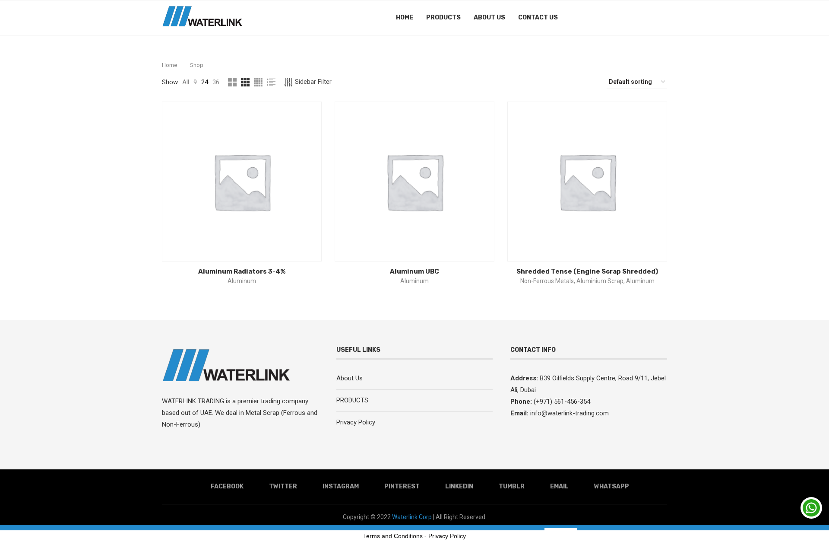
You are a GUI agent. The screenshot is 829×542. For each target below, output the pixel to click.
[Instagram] (604, 17)
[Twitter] (595, 17)
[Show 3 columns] (245, 82)
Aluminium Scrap (599, 280)
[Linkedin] (622, 17)
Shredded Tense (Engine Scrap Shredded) (587, 271)
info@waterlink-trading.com (569, 413)
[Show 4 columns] (258, 82)
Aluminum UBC (414, 271)
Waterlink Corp (411, 516)
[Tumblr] (631, 17)
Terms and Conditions (393, 535)
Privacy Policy (355, 422)
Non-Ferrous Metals (547, 280)
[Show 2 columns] (232, 82)
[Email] (640, 17)
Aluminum (242, 280)
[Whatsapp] (649, 17)
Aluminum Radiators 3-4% (242, 271)
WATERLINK (180, 401)
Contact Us (538, 17)
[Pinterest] (613, 17)
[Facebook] (586, 17)
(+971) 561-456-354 (561, 401)
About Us (489, 17)
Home (404, 17)
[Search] (662, 17)
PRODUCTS (443, 17)
